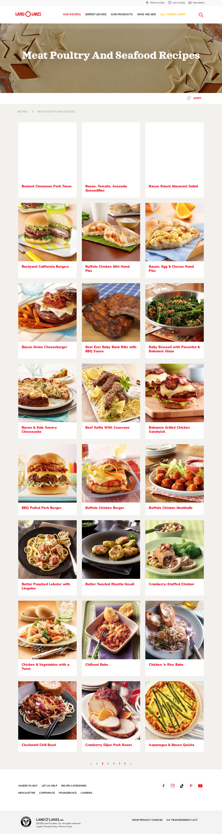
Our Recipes (72, 14)
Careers (86, 793)
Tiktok (181, 785)
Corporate (47, 793)
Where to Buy (27, 786)
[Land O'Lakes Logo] (29, 14)
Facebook (163, 785)
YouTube (200, 785)
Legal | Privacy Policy (46, 826)
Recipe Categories (73, 786)
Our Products (122, 14)
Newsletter (26, 793)
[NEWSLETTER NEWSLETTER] (207, 7)
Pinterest (191, 785)
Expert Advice (95, 14)
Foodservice (67, 793)
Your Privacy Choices (147, 820)
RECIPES (22, 112)
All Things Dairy (173, 14)
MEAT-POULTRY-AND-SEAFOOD (56, 112)
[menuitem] (72, 14)
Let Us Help (49, 786)
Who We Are (146, 14)
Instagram (172, 785)
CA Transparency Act (182, 820)
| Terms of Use (65, 826)
